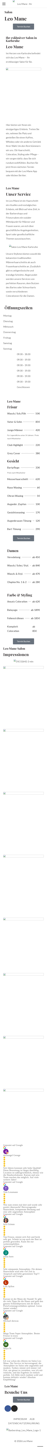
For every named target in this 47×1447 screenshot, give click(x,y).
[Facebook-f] (8, 1408)
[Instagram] (14, 1408)
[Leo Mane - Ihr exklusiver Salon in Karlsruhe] (23, 3)
